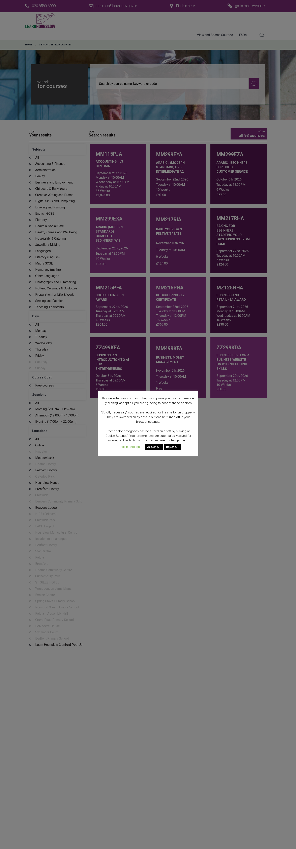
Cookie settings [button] (129, 447)
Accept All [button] (153, 446)
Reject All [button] (172, 446)
